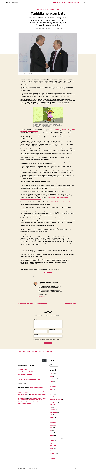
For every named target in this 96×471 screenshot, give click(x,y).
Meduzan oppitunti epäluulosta (25, 374)
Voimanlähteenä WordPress (32, 468)
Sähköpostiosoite (51, 329)
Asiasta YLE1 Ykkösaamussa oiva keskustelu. (60, 202)
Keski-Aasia (53, 404)
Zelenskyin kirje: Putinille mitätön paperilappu (29, 379)
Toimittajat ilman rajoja (55, 438)
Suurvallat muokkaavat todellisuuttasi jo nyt (28, 377)
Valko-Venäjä (53, 445)
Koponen (8, 2)
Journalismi (52, 397)
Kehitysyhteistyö (54, 402)
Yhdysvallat (52, 453)
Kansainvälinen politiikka (43, 9)
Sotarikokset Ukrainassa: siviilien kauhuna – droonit (30, 402)
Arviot (51, 376)
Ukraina (51, 443)
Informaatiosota (44, 275)
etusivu (51, 389)
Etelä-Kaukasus (53, 386)
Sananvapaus (70, 2)
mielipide (52, 417)
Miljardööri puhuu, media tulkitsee (26, 371)
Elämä (51, 381)
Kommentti (36, 319)
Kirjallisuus (52, 409)
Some (65, 2)
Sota (62, 2)
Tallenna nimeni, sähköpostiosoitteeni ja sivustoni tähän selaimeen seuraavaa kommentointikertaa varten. (47, 340)
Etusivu (49, 2)
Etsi (18, 358)
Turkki (55, 275)
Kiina (51, 407)
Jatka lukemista (48, 272)
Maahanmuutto (50, 275)
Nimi (35, 329)
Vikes (51, 450)
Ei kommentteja (59, 28)
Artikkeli (52, 373)
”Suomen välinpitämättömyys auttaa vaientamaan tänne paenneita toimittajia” (30, 388)
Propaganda (53, 422)
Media (51, 414)
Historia (51, 394)
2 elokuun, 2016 (51, 28)
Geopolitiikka (38, 275)
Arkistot (51, 364)
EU (35, 275)
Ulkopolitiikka (58, 275)
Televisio (52, 435)
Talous (51, 432)
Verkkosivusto (36, 334)
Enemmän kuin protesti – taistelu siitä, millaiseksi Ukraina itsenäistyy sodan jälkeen (32, 395)
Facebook (52, 391)
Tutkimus (52, 9)
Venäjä (58, 2)
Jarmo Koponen (42, 28)
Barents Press (53, 379)
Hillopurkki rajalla (22, 369)
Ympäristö (52, 458)
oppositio (52, 420)
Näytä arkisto (41, 296)
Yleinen (54, 2)
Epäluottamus (77, 2)
